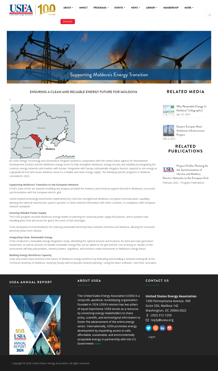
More (188, 7)
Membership (170, 7)
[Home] (32, 9)
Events (119, 7)
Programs (100, 7)
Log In (151, 336)
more (98, 343)
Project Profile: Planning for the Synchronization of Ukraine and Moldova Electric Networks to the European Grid (185, 172)
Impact (83, 7)
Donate (67, 21)
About (67, 7)
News (134, 7)
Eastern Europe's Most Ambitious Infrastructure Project (190, 130)
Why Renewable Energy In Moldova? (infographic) (191, 108)
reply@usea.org (162, 320)
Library (151, 7)
